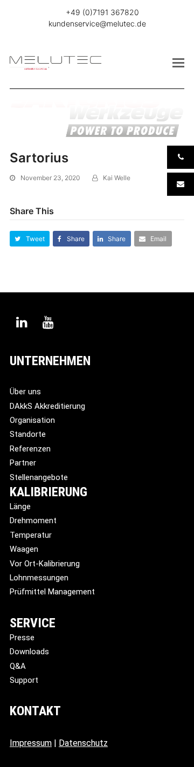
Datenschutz (83, 743)
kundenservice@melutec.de (97, 23)
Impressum (31, 743)
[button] (178, 62)
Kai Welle (116, 178)
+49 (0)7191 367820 (102, 12)
